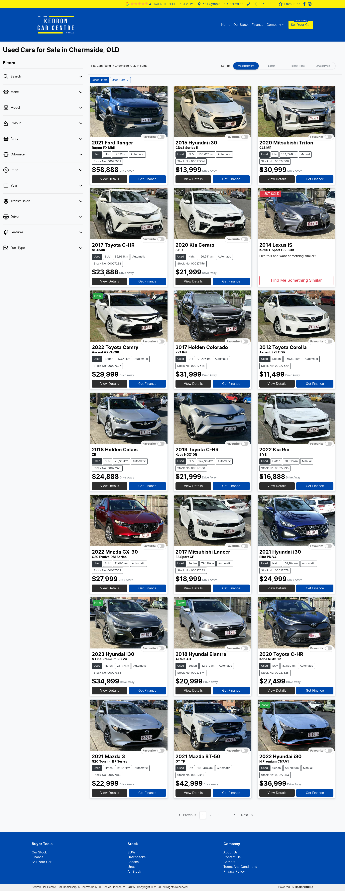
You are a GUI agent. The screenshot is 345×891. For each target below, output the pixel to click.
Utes (131, 866)
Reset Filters (99, 80)
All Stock (134, 871)
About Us (230, 852)
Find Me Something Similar (296, 280)
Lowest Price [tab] (322, 66)
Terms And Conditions (240, 866)
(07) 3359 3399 (263, 4)
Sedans (133, 862)
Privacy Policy (234, 871)
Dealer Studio (304, 887)
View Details (109, 179)
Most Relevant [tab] (246, 66)
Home (225, 24)
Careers (229, 862)
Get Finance (147, 179)
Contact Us (232, 857)
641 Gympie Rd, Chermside (222, 4)
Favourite (149, 137)
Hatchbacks (137, 857)
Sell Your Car (301, 24)
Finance (257, 24)
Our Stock (241, 24)
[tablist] (284, 66)
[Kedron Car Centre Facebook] (305, 4)
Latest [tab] (271, 66)
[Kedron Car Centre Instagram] (310, 4)
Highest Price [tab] (297, 66)
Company (274, 24)
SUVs (132, 852)
